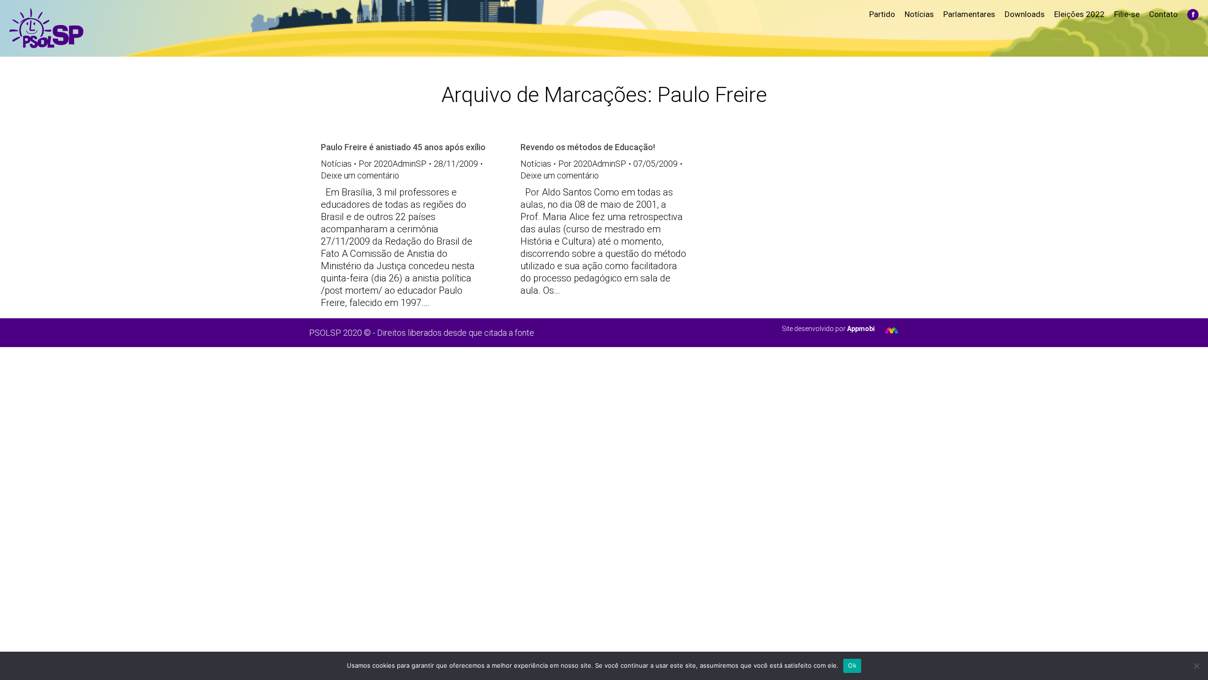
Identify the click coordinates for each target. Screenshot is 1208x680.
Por (393, 164)
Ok (852, 665)
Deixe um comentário (360, 175)
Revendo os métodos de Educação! (587, 147)
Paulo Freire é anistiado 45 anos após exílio (403, 147)
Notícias (336, 164)
